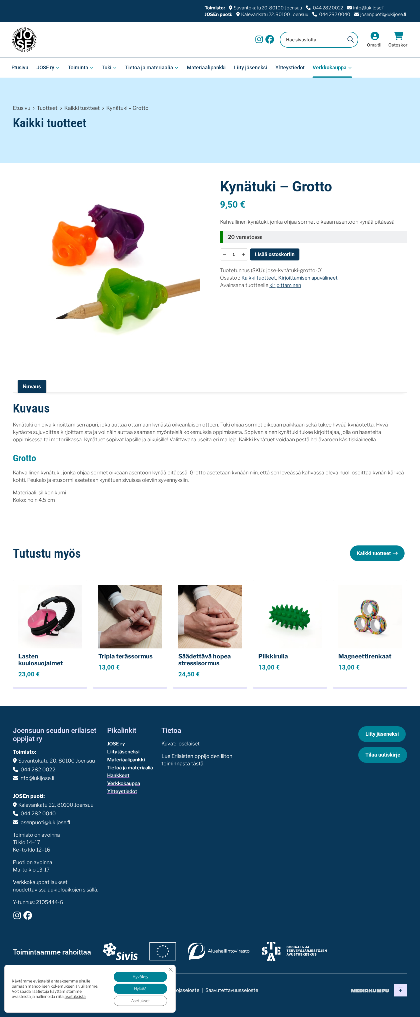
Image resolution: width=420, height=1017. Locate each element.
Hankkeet (118, 775)
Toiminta (78, 67)
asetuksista (75, 996)
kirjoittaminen (285, 285)
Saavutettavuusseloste (231, 990)
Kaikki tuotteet (82, 108)
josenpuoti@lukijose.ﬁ (383, 14)
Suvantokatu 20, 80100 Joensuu (268, 8)
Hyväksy (140, 976)
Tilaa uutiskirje (382, 755)
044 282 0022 (327, 8)
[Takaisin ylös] (400, 990)
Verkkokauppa (330, 67)
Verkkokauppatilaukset (40, 882)
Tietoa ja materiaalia (149, 67)
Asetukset (140, 1000)
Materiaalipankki (206, 67)
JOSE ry (45, 67)
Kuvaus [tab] (32, 386)
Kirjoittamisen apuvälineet (308, 278)
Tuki (106, 67)
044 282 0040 (334, 14)
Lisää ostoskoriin (275, 254)
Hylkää (140, 988)
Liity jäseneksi (250, 67)
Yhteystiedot (290, 67)
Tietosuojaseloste (179, 990)
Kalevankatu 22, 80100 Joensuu (274, 14)
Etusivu (19, 67)
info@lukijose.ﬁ (369, 8)
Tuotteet (47, 108)
